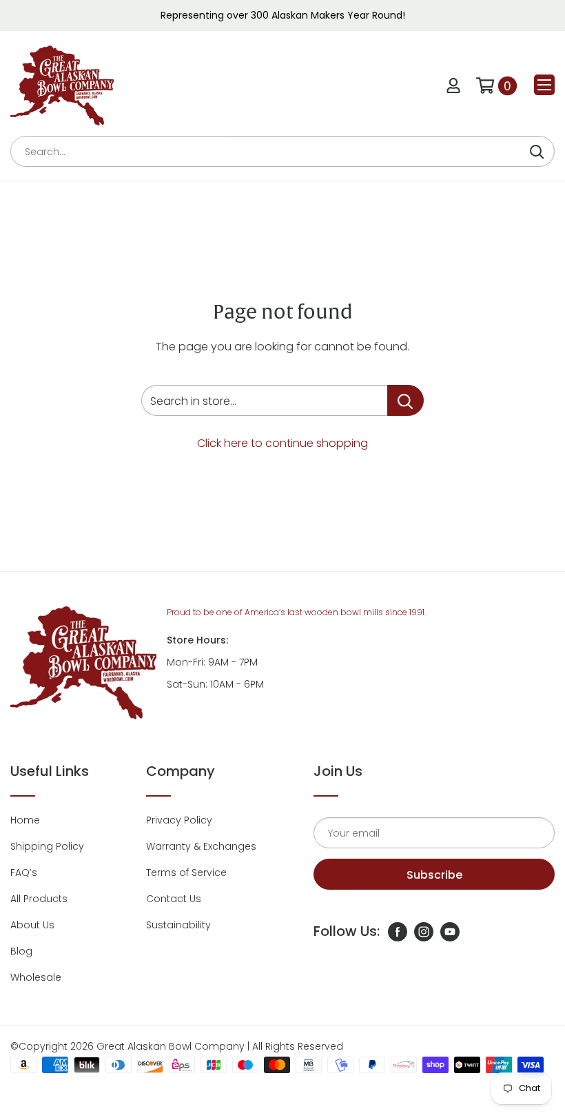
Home (25, 820)
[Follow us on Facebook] (397, 931)
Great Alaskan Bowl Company (170, 1046)
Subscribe (434, 875)
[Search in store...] (405, 400)
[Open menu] (544, 84)
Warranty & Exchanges (201, 846)
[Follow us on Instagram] (423, 931)
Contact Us (173, 899)
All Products (39, 899)
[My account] (453, 85)
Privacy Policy (179, 820)
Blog (21, 951)
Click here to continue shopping (282, 443)
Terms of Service (186, 872)
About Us (32, 925)
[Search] (537, 151)
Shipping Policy (47, 846)
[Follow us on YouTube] (450, 931)
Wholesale (35, 977)
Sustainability (178, 925)
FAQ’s (23, 872)
